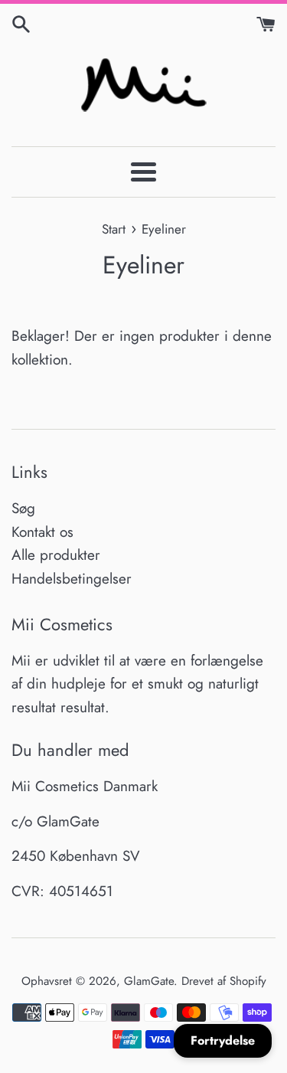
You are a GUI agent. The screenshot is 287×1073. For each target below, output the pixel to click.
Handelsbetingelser (71, 578)
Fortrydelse (223, 1040)
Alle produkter (55, 555)
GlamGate (149, 981)
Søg (23, 508)
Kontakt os (42, 532)
